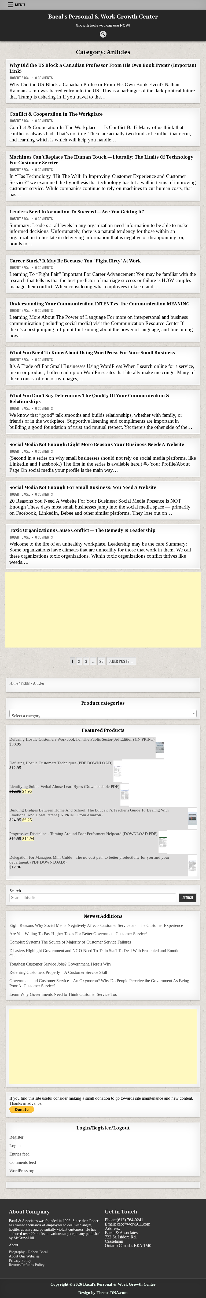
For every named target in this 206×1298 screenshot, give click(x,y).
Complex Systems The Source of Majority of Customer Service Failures (70, 942)
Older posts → (121, 661)
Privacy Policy (20, 1261)
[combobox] (103, 713)
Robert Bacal (20, 77)
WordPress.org (21, 1170)
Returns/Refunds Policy (27, 1265)
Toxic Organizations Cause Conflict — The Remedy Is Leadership (82, 530)
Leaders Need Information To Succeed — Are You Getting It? (76, 212)
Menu (20, 5)
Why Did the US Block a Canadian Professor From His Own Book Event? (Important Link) (102, 68)
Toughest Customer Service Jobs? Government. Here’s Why (60, 964)
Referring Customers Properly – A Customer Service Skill (58, 972)
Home (13, 683)
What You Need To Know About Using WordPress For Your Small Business (92, 353)
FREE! (25, 683)
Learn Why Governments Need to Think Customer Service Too (63, 994)
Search (15, 891)
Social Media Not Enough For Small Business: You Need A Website (82, 487)
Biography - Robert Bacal (28, 1252)
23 (101, 661)
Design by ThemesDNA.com (103, 1292)
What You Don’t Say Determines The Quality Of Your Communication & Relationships (89, 399)
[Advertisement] (103, 610)
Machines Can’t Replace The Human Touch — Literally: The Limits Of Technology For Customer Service (101, 160)
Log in (15, 1145)
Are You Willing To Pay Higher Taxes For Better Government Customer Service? (78, 933)
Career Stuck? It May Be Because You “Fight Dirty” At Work (75, 261)
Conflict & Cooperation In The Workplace (55, 114)
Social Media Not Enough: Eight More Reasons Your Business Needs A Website (96, 444)
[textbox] (103, 716)
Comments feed (22, 1162)
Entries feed (19, 1154)
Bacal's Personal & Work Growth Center (103, 16)
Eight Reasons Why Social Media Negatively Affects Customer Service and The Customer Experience (96, 925)
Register (16, 1137)
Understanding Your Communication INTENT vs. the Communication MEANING (99, 304)
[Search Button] (103, 34)
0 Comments (44, 77)
